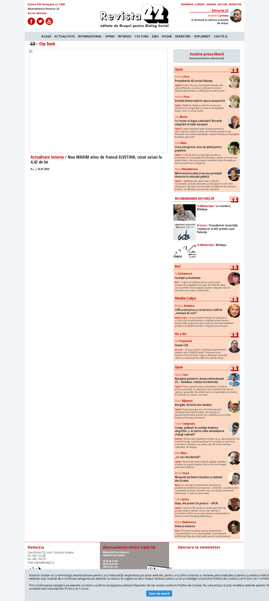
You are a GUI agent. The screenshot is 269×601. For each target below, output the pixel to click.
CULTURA (142, 36)
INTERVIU (124, 36)
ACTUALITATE (64, 36)
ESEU (155, 36)
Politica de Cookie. (76, 589)
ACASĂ (46, 36)
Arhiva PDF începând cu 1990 (46, 4)
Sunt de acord (159, 593)
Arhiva (211, 4)
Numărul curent (193, 4)
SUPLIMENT (202, 36)
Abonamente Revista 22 (43, 8)
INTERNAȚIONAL (90, 36)
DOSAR (167, 36)
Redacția (235, 4)
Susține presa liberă (206, 56)
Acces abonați (37, 13)
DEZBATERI (182, 36)
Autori (222, 4)
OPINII (110, 36)
